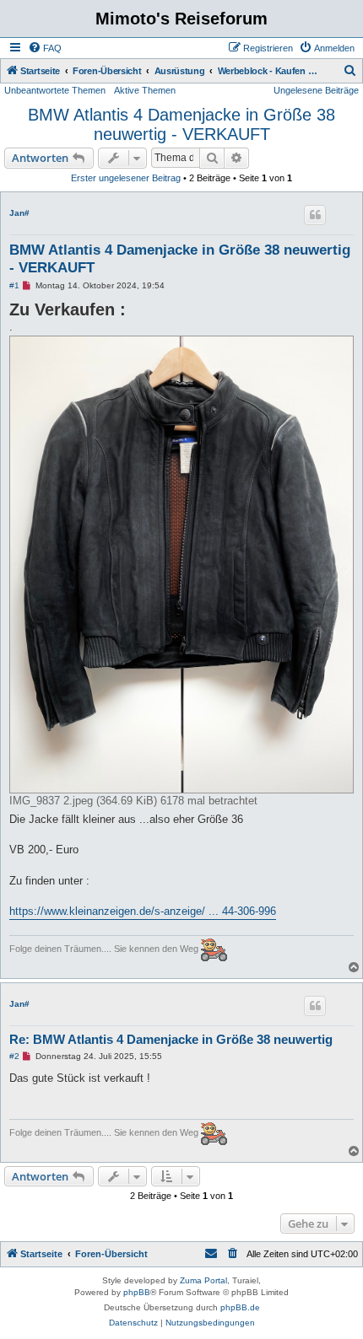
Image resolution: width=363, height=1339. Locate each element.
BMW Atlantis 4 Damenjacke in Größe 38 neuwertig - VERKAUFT (181, 124)
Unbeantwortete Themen (55, 90)
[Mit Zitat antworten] (315, 215)
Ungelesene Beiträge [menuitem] (316, 90)
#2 (14, 1056)
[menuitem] (45, 48)
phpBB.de (240, 1307)
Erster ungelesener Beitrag (126, 178)
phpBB (136, 1292)
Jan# (19, 213)
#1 (14, 285)
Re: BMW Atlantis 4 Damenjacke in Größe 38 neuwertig (171, 1039)
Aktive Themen (145, 90)
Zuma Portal (203, 1280)
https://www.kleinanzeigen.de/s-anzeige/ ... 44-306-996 (142, 911)
